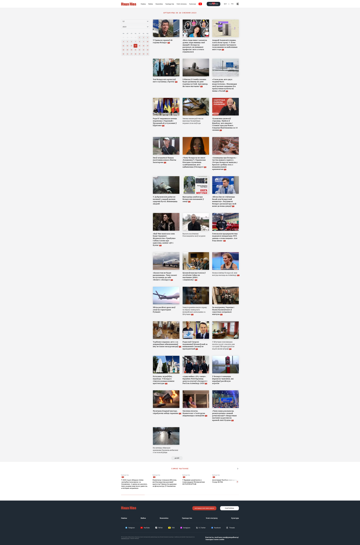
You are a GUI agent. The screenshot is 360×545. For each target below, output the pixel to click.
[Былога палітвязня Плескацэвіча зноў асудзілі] (196, 229)
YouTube (147, 528)
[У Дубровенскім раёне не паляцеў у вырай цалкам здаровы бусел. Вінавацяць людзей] (166, 191)
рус (232, 4)
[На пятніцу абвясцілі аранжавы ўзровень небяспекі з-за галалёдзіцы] (166, 440)
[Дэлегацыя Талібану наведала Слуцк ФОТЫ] (225, 481)
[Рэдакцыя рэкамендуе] (238, 469)
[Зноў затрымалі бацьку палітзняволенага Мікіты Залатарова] (166, 153)
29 (122, 477)
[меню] (238, 4)
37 (213, 477)
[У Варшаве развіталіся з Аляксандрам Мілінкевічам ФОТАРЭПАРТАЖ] (195, 482)
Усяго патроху (182, 4)
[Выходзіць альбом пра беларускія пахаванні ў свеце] (196, 191)
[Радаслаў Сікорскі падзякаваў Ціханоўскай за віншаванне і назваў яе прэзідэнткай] (196, 335)
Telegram (131, 528)
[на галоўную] (128, 4)
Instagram (186, 528)
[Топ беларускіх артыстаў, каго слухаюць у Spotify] (166, 75)
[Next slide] (237, 481)
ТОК (173, 528)
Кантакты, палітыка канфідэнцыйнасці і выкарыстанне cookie (222, 538)
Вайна (150, 4)
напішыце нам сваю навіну (204, 508)
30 (184, 477)
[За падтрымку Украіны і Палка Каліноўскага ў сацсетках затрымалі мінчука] (225, 301)
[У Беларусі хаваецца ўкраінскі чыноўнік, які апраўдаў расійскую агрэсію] (225, 370)
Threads (232, 528)
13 (154, 477)
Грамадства (169, 4)
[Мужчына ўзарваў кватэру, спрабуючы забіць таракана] (166, 405)
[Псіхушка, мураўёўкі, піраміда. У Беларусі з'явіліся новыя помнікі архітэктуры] (166, 370)
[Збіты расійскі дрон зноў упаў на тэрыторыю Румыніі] (166, 301)
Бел (225, 4)
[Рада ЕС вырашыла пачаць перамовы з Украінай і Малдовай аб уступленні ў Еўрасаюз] (166, 114)
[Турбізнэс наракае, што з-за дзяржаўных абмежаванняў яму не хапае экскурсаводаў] (166, 335)
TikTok (160, 528)
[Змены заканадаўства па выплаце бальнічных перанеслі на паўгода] (196, 114)
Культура (192, 4)
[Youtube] (200, 4)
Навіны (143, 4)
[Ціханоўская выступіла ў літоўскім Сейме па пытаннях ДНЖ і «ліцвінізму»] (196, 266)
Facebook (217, 528)
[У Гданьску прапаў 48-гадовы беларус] (166, 36)
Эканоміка (159, 4)
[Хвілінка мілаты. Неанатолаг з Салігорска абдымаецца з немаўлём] (196, 405)
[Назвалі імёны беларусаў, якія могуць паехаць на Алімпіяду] (225, 266)
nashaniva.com (125, 538)
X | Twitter (202, 528)
